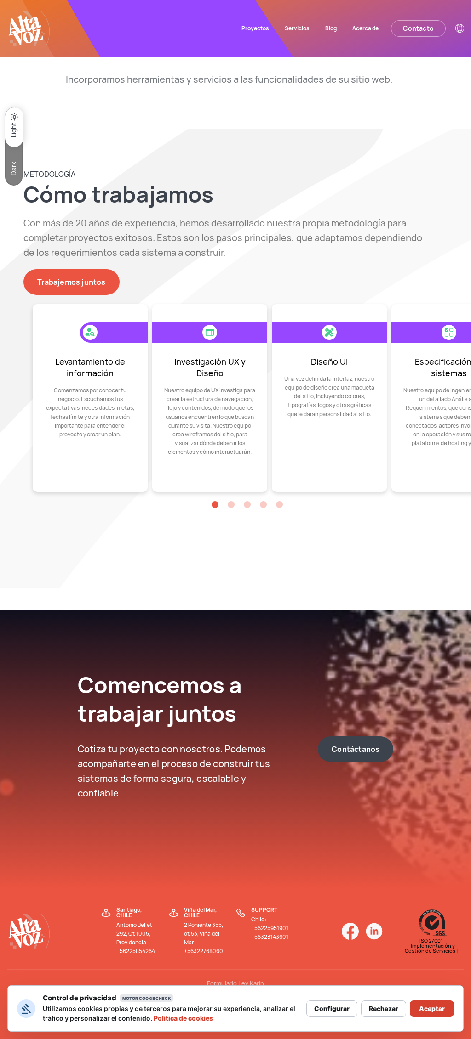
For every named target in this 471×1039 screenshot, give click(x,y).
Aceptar (432, 1008)
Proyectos (255, 28)
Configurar (332, 1008)
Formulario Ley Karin (235, 983)
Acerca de (365, 28)
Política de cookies (183, 1018)
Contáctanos (355, 749)
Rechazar (383, 1008)
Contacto (418, 28)
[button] (215, 504)
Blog (331, 28)
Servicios (297, 28)
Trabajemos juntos (71, 282)
